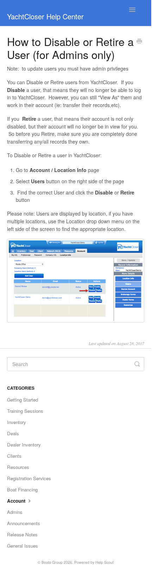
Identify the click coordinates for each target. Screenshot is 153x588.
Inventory (16, 422)
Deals (13, 433)
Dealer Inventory (24, 444)
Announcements (23, 523)
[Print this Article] (139, 42)
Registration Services (29, 478)
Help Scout (104, 562)
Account (17, 500)
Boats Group (52, 562)
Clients (14, 455)
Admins (15, 512)
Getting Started (22, 399)
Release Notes (22, 534)
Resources (18, 467)
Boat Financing (22, 489)
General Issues (22, 545)
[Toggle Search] (137, 364)
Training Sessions (25, 411)
